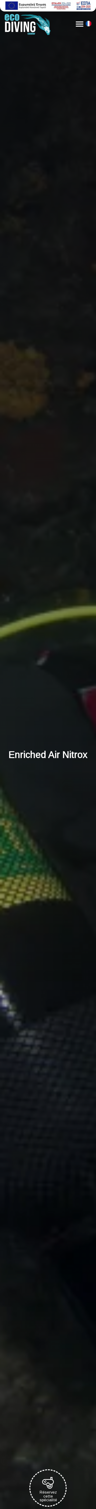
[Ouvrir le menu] (79, 24)
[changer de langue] (88, 24)
